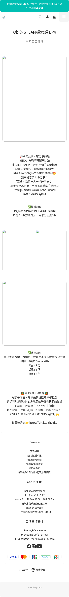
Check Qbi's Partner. (35, 530)
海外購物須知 (34, 459)
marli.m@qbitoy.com (43, 538)
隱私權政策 (34, 468)
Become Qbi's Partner (36, 534)
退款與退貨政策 (34, 464)
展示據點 (34, 451)
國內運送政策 (34, 455)
